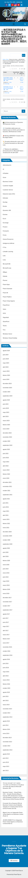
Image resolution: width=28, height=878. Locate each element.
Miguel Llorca (6, 812)
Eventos (5, 214)
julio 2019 (5, 568)
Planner (5, 280)
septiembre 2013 (7, 750)
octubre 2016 (6, 651)
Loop (4, 259)
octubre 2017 (6, 606)
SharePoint (6, 321)
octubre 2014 (6, 713)
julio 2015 (5, 696)
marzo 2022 (6, 470)
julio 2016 (5, 663)
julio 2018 (5, 577)
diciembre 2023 (7, 383)
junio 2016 (6, 667)
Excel (4, 218)
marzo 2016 (6, 680)
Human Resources (8, 239)
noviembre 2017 (7, 601)
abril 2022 (5, 466)
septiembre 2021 (7, 494)
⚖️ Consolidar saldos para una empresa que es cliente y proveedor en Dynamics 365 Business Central (14, 130)
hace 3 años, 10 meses (21, 79)
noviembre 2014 (7, 708)
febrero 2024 (6, 375)
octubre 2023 (6, 391)
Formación (6, 231)
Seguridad (6, 317)
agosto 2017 (6, 614)
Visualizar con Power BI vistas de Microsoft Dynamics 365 (13, 786)
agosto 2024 (6, 350)
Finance (5, 227)
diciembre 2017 (7, 597)
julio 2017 (5, 618)
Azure (4, 177)
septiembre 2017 (7, 610)
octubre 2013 (6, 745)
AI (3, 169)
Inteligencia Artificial (8, 243)
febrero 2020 (6, 560)
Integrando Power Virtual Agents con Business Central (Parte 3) (13, 814)
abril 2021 (5, 515)
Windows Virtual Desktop (10, 338)
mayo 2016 (6, 671)
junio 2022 (6, 457)
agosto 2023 (6, 400)
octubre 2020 (6, 540)
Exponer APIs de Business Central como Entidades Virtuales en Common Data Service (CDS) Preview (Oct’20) (14, 797)
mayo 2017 (6, 626)
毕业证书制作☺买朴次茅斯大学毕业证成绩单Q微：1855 (8, 79)
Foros (7, 59)
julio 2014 (5, 725)
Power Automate (7, 288)
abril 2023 (5, 416)
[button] (25, 24)
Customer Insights (8, 185)
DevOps (5, 202)
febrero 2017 (6, 638)
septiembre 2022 (7, 445)
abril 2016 (5, 676)
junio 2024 (6, 358)
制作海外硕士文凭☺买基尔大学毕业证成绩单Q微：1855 (8, 88)
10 (21, 68)
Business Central (8, 181)
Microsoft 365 (6, 264)
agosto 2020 (6, 548)
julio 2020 (5, 552)
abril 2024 (5, 367)
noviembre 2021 (7, 486)
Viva (4, 329)
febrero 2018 (6, 589)
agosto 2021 (6, 498)
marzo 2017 (6, 634)
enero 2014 (6, 733)
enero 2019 (6, 573)
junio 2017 (6, 622)
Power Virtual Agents (9, 301)
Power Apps (7, 83)
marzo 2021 (6, 519)
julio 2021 (5, 503)
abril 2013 (5, 770)
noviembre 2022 (7, 437)
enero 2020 (6, 564)
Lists (4, 255)
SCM (4, 313)
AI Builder (5, 173)
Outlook (5, 276)
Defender (5, 198)
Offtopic (5, 272)
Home (4, 59)
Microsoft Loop (7, 268)
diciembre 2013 (7, 737)
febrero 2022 (6, 474)
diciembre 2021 (7, 482)
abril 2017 (5, 630)
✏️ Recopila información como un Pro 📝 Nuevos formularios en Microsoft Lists (13, 143)
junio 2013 (6, 762)
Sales (4, 309)
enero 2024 (6, 379)
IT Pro (4, 247)
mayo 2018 (6, 581)
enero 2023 (6, 428)
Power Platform (7, 297)
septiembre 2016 (7, 655)
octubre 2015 (6, 688)
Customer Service (8, 189)
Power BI (5, 292)
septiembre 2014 (7, 717)
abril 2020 (5, 556)
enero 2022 (6, 478)
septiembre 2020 (7, 544)
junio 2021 (6, 507)
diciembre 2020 (7, 531)
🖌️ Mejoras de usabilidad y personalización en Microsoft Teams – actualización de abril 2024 (13, 150)
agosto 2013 (6, 754)
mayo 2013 (6, 766)
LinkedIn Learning (8, 251)
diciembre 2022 (7, 433)
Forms (4, 235)
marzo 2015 (6, 704)
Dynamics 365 (7, 210)
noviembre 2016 (7, 647)
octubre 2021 (6, 490)
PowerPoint (6, 305)
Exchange (6, 222)
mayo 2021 (6, 511)
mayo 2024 (6, 363)
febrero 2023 (6, 424)
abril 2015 (5, 700)
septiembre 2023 (7, 396)
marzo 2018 (6, 585)
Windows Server (7, 334)
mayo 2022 (6, 461)
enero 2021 (6, 527)
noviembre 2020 (7, 536)
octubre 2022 (6, 441)
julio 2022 (5, 453)
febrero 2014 (6, 729)
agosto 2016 (6, 659)
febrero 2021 (6, 523)
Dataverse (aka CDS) (9, 194)
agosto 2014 (6, 721)
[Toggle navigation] (14, 24)
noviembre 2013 (7, 741)
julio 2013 (5, 758)
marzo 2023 (6, 420)
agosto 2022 (6, 449)
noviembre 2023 (7, 387)
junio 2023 (6, 408)
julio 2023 (5, 404)
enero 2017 (6, 643)
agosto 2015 (6, 692)
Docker (5, 206)
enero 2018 (6, 593)
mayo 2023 (6, 412)
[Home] (2, 24)
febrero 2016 (6, 684)
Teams (5, 325)
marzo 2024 (6, 371)
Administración (7, 165)
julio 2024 (5, 354)
